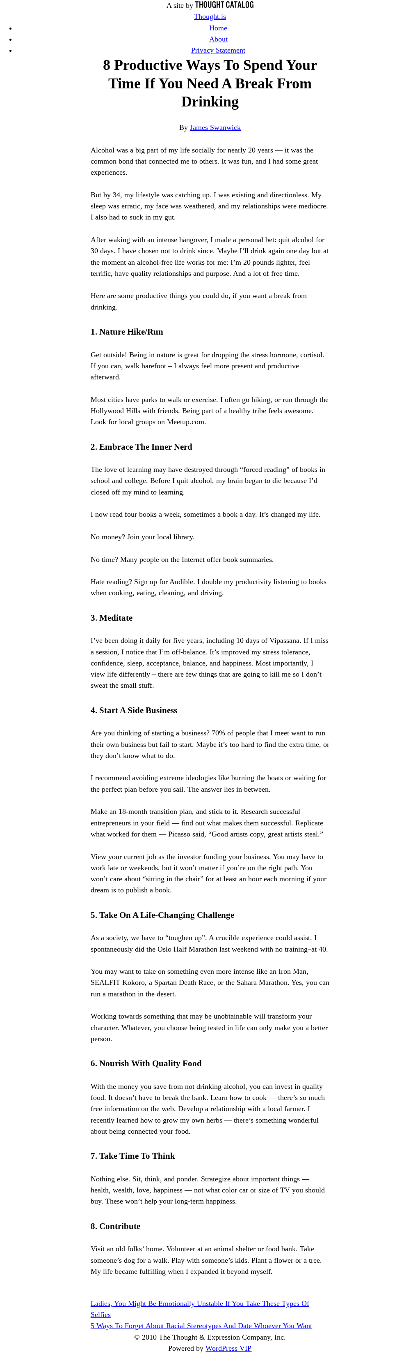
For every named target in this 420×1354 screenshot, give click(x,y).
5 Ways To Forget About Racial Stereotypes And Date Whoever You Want (201, 1326)
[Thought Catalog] (224, 5)
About (218, 39)
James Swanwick (215, 127)
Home (218, 28)
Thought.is (210, 16)
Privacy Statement (218, 50)
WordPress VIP (228, 1348)
